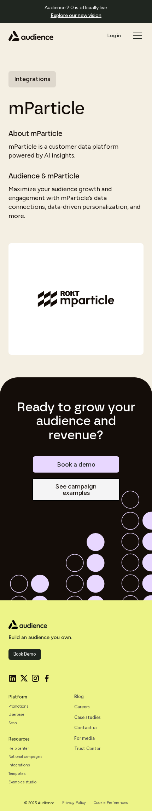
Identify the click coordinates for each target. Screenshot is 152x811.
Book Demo (24, 654)
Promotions (18, 706)
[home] (30, 36)
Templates (16, 774)
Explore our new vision (76, 15)
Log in (114, 36)
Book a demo (76, 464)
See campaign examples (76, 489)
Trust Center (87, 748)
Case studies (87, 717)
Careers (82, 706)
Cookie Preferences (111, 803)
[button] (136, 35)
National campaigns (25, 757)
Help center (18, 749)
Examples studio (22, 782)
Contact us (86, 727)
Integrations (19, 765)
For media (84, 738)
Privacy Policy (74, 803)
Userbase (16, 715)
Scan (12, 723)
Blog (79, 696)
